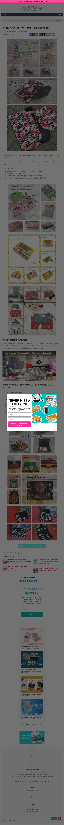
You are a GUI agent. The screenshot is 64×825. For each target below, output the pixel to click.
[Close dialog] (54, 396)
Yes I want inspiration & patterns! (19, 425)
